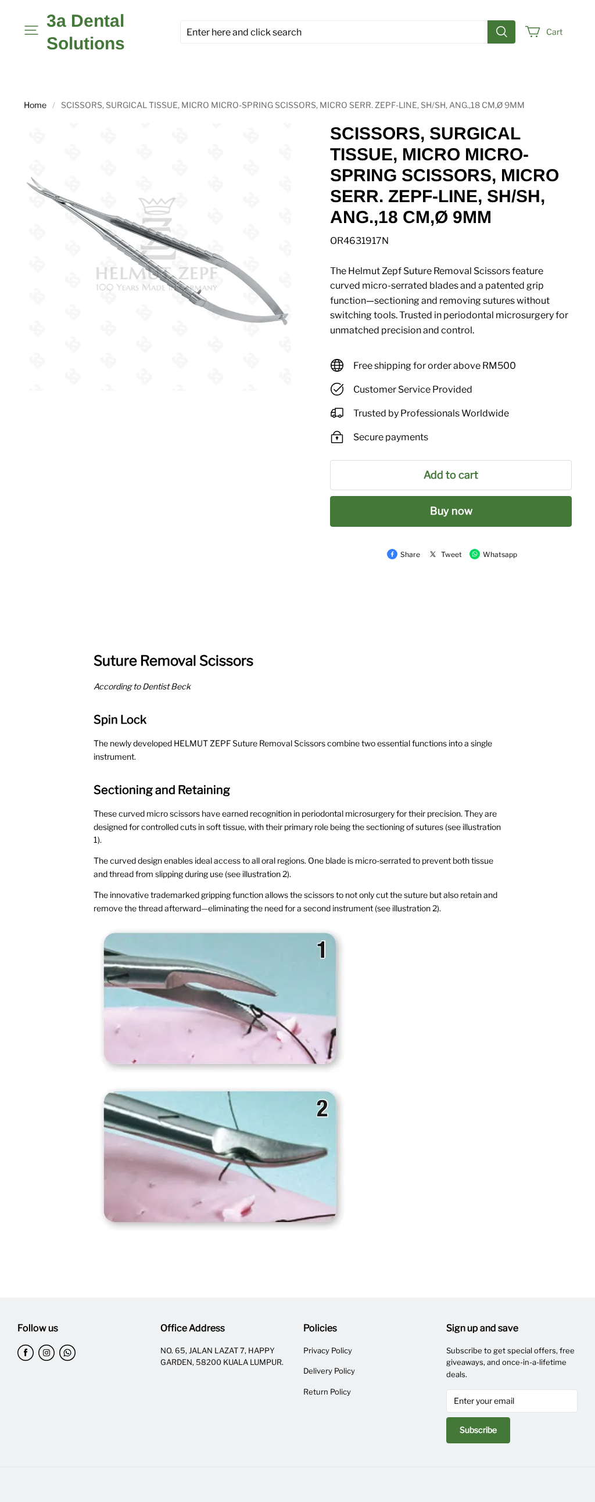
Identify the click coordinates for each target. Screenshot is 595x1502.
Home (35, 105)
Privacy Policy (327, 1350)
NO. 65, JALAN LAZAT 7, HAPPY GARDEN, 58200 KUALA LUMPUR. (222, 1356)
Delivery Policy (329, 1370)
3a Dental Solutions (85, 32)
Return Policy (327, 1391)
